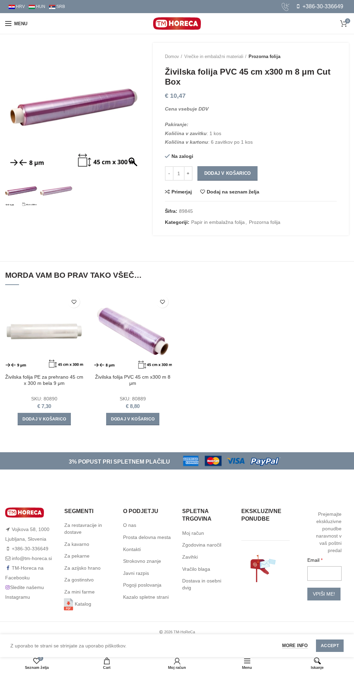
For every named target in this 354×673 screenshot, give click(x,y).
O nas (129, 525)
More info (295, 645)
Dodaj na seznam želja (233, 191)
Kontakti (132, 549)
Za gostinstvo (79, 579)
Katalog (83, 604)
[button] (134, 110)
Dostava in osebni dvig (201, 584)
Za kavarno (76, 544)
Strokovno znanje (142, 561)
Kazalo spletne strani (146, 597)
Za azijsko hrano (82, 568)
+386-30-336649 (322, 6)
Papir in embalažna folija (218, 222)
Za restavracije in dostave (83, 528)
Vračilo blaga (196, 569)
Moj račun (193, 533)
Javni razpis (136, 573)
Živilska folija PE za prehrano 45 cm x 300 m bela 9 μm (44, 380)
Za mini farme (79, 592)
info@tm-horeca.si (32, 558)
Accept (330, 645)
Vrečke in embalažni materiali (213, 56)
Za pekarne (77, 556)
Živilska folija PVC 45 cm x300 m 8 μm (132, 380)
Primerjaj (181, 191)
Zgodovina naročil (201, 545)
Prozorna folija (264, 56)
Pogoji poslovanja (142, 585)
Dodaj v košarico (227, 173)
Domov (172, 56)
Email (314, 560)
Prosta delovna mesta (147, 537)
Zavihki (190, 557)
